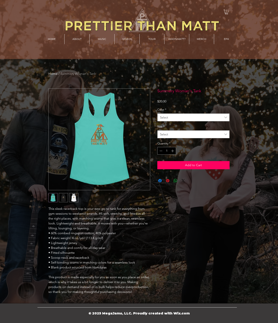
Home (53, 74)
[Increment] (172, 150)
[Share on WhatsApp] (175, 180)
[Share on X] (183, 180)
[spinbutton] (166, 150)
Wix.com (181, 313)
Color (161, 109)
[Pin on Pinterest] (167, 180)
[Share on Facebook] (160, 180)
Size (160, 126)
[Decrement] (160, 150)
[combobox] (193, 117)
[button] (226, 12)
